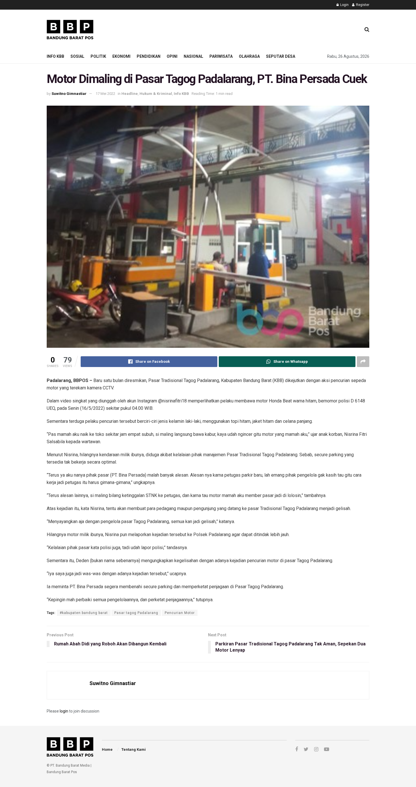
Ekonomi (121, 56)
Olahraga (249, 56)
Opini (172, 56)
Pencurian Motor (180, 613)
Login (344, 5)
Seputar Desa (280, 56)
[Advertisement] (254, 28)
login (64, 711)
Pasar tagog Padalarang (136, 613)
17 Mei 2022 (105, 93)
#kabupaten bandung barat (84, 613)
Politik (98, 56)
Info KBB (55, 56)
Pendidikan (148, 56)
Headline (129, 93)
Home (107, 749)
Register (362, 5)
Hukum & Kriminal (156, 93)
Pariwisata (221, 56)
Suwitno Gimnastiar (69, 93)
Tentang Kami (133, 749)
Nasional (193, 56)
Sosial (77, 56)
